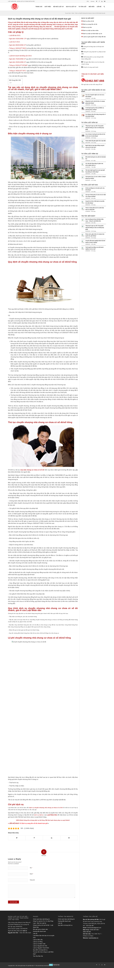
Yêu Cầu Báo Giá (38, 956)
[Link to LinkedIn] (102, 1)
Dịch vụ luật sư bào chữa (90, 30)
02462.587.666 (94, 929)
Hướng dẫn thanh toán (39, 931)
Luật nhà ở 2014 (14, 42)
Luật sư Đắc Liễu (38, 939)
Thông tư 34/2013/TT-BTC (17, 70)
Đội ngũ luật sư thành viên (40, 929)
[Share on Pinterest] (34, 838)
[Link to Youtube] (104, 1)
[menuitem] (88, 1)
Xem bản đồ (89, 925)
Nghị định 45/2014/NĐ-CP (17, 62)
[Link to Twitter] (96, 1)
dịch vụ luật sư (39, 815)
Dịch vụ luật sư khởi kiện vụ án (92, 33)
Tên (31, 867)
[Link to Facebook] (99, 1)
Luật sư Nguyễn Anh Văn (40, 945)
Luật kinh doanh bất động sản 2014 (20, 56)
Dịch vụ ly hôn (87, 27)
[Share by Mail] (69, 838)
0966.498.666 (87, 931)
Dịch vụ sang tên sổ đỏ (90, 24)
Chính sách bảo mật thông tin (41, 919)
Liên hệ (35, 933)
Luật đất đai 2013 (14, 35)
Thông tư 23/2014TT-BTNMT (18, 65)
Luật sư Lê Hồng (37, 941)
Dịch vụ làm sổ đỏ (88, 21)
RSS (88, 1)
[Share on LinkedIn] (51, 838)
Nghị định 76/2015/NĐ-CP (17, 59)
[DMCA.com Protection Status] (54, 965)
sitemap (92, 1)
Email (31, 873)
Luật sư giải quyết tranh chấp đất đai (94, 36)
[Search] (104, 7)
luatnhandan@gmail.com (94, 927)
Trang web (32, 879)
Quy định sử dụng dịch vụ (40, 950)
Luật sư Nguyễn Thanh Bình (41, 948)
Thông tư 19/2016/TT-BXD (17, 48)
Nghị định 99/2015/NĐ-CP (17, 45)
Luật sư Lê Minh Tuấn (39, 943)
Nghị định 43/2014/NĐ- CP (17, 38)
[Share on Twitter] (16, 838)
